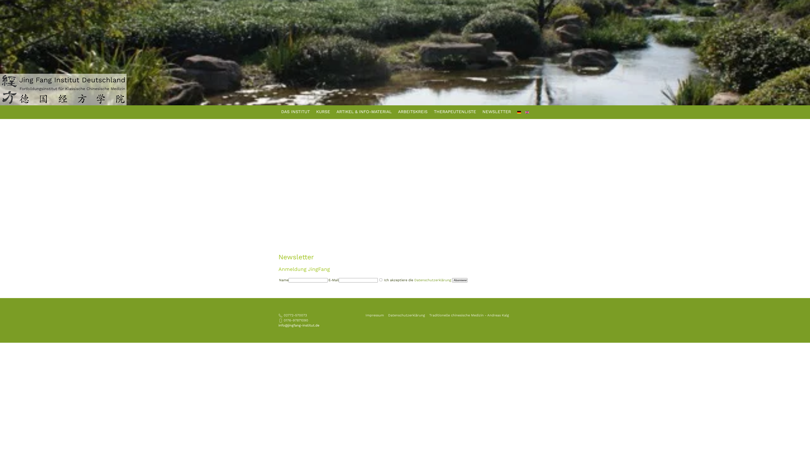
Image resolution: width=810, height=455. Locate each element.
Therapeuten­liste (455, 111)
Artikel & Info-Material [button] (364, 111)
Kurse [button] (323, 111)
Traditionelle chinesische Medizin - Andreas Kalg (469, 315)
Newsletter (496, 111)
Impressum (375, 315)
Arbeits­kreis (413, 111)
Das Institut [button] (295, 111)
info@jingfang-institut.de (298, 325)
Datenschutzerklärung (432, 280)
